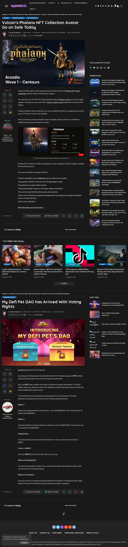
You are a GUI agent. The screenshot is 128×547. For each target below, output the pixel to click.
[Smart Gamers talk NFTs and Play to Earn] (95, 344)
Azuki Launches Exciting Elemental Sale (7, 416)
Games (7, 264)
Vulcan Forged (75, 32)
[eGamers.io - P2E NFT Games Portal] (18, 6)
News (110, 264)
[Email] (10, 112)
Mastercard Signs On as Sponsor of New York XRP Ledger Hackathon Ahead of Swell (113, 92)
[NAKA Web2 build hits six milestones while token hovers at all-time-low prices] (95, 142)
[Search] (121, 6)
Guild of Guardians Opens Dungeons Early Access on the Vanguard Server (112, 223)
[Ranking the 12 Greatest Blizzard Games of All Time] (95, 354)
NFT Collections (32, 18)
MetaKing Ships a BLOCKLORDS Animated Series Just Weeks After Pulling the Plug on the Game (114, 193)
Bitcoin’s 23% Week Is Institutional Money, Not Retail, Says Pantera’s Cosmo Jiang (110, 271)
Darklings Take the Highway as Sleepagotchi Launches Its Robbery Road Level (113, 152)
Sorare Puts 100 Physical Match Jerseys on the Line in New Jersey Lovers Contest (114, 102)
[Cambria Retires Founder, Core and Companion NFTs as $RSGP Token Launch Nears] (95, 122)
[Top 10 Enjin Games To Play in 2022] (95, 324)
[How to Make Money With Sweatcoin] (95, 314)
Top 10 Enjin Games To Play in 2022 (114, 324)
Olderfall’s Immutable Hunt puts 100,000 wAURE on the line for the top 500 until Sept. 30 (114, 213)
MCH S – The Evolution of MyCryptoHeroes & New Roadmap (7, 138)
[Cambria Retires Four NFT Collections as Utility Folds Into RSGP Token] (95, 112)
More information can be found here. (31, 207)
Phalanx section (64, 99)
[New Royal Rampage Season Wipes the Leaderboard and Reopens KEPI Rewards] (95, 173)
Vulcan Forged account (55, 102)
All (70, 32)
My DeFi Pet (22, 370)
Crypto (102, 264)
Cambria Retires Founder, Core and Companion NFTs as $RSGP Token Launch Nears (113, 122)
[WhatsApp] (10, 100)
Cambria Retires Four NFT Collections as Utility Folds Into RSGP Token (113, 112)
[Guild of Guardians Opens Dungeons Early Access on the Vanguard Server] (95, 223)
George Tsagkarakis (15, 32)
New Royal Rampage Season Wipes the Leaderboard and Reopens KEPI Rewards (112, 173)
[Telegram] (4, 112)
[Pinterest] (4, 100)
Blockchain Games (18, 18)
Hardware (47, 264)
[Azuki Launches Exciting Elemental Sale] (7, 407)
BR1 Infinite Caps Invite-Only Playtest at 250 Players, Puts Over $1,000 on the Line (114, 132)
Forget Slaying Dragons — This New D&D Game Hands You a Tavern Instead (16, 271)
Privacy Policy (24, 539)
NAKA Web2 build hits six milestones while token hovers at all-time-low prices (113, 142)
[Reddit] (10, 106)
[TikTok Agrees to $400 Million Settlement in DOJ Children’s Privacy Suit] (80, 256)
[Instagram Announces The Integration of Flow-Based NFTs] (95, 304)
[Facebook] (4, 95)
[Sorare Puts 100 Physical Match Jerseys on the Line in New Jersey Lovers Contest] (95, 102)
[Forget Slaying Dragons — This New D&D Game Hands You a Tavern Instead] (16, 256)
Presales (6, 18)
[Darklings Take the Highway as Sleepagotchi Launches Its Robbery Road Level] (95, 153)
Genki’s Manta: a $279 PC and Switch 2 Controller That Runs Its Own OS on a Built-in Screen (48, 271)
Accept (24, 542)
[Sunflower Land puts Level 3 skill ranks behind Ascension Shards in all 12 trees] (95, 203)
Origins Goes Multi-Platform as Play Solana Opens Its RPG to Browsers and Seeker (112, 163)
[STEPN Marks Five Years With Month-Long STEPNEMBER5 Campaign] (95, 183)
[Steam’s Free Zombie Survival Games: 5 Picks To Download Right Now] (95, 334)
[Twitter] (10, 95)
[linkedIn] (4, 106)
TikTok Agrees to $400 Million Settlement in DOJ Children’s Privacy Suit (80, 271)
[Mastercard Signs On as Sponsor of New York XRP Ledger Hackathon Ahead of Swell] (95, 92)
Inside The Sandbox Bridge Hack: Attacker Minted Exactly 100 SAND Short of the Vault (114, 82)
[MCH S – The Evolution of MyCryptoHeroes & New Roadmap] (7, 128)
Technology (72, 264)
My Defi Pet (61, 311)
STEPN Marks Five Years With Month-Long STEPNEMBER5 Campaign (112, 183)
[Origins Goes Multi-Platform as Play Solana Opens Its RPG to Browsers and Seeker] (95, 163)
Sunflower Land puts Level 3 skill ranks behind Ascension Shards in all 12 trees (113, 203)
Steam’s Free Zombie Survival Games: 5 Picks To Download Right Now (114, 334)
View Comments (70, 229)
